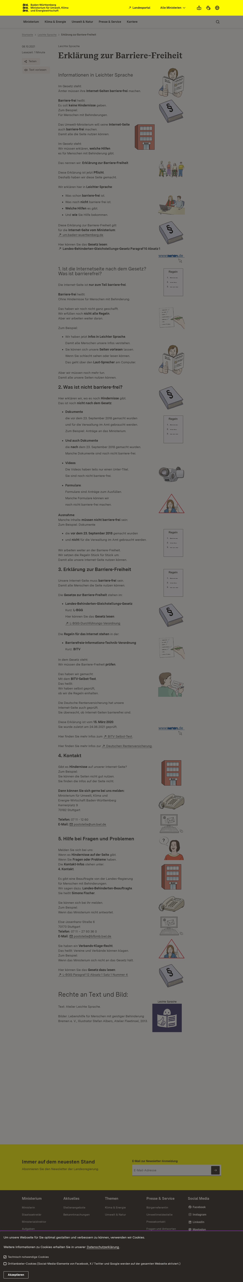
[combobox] (173, 8)
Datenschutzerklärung (103, 1247)
